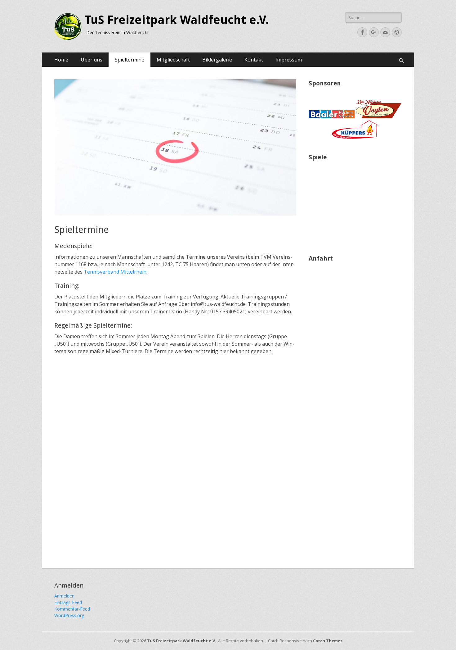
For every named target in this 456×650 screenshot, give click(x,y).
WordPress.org (69, 615)
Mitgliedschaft (173, 59)
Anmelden (64, 596)
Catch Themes (327, 640)
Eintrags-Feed (68, 602)
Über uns (91, 59)
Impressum (288, 59)
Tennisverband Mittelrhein (115, 271)
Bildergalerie (217, 59)
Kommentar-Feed (72, 609)
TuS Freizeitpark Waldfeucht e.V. (177, 20)
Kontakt (253, 59)
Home (61, 59)
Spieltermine (129, 59)
